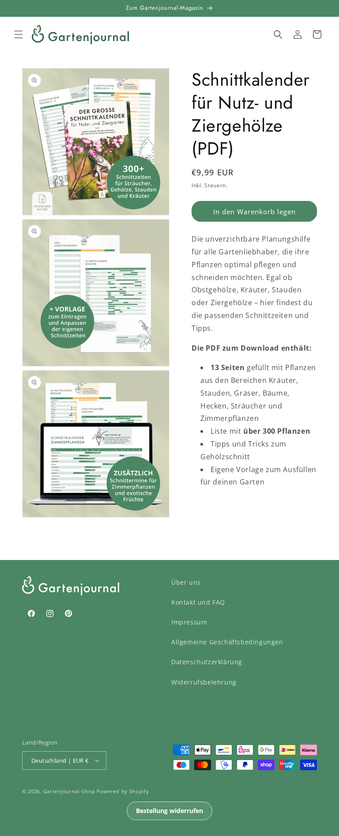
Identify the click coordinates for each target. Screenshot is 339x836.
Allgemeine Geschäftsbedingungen (227, 642)
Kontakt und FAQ (198, 602)
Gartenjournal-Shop (69, 791)
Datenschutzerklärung (206, 662)
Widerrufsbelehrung (204, 682)
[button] (18, 34)
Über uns (186, 582)
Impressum (189, 622)
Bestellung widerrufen (169, 810)
